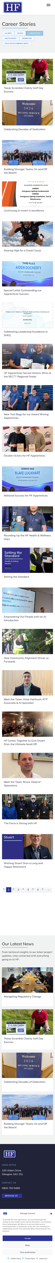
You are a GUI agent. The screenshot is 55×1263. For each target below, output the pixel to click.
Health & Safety (10, 38)
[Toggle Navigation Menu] (48, 4)
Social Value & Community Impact (17, 43)
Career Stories (34, 33)
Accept (28, 1238)
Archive (20, 33)
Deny (27, 1245)
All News (8, 33)
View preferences (27, 1252)
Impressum (43, 1258)
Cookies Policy (16, 1258)
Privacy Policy (30, 1258)
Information (27, 38)
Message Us (11, 1196)
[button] (51, 1213)
